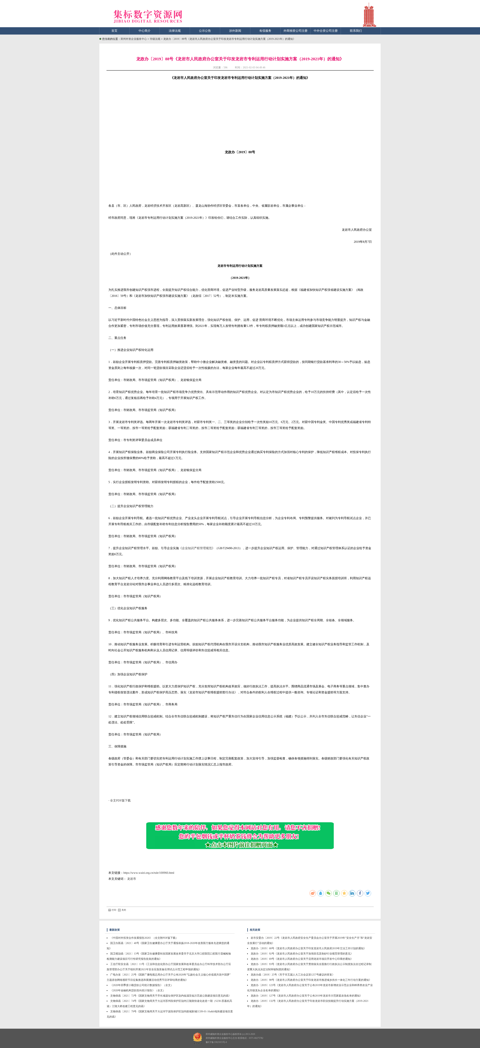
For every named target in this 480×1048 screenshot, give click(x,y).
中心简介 (145, 30)
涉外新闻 (235, 30)
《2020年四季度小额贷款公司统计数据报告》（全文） (141, 985)
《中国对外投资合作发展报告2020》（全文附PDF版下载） (144, 937)
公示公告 (205, 30)
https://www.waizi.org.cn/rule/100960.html (148, 872)
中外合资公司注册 (326, 30)
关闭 (124, 910)
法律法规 (175, 30)
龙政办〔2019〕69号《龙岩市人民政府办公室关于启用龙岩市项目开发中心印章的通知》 (302, 959)
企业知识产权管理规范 (197, 548)
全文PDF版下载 (120, 800)
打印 (114, 910)
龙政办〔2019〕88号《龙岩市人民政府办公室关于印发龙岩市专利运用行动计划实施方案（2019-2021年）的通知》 (229, 39)
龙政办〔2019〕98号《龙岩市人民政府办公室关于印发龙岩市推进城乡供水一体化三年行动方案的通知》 (311, 980)
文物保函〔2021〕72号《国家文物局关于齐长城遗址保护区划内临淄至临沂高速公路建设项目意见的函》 (170, 995)
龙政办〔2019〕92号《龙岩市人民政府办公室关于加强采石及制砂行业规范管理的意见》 (302, 953)
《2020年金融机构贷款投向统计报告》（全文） (137, 990)
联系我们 (356, 30)
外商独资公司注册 (296, 30)
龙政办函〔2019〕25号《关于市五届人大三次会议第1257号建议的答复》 (293, 974)
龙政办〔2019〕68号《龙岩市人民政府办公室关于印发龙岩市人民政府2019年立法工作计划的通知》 (308, 948)
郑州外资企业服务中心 (134, 39)
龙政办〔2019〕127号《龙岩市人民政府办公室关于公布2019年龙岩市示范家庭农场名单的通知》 (306, 995)
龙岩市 (131, 878)
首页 (114, 30)
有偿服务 (265, 30)
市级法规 (155, 39)
